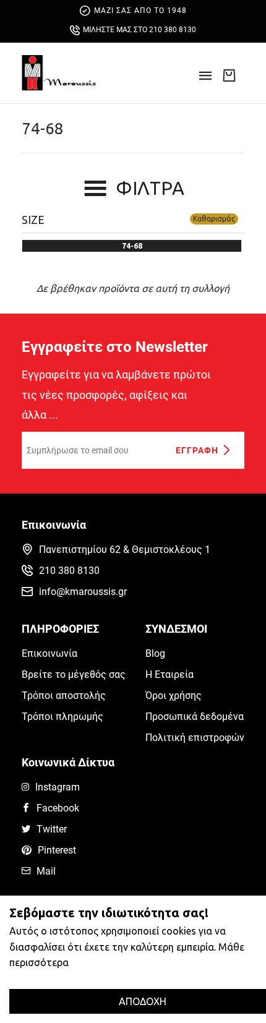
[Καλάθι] (228, 75)
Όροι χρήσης (173, 695)
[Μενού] (205, 79)
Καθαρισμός (214, 219)
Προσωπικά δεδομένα (194, 716)
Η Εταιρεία (169, 674)
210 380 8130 (69, 570)
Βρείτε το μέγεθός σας (74, 674)
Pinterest (57, 850)
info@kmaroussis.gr (83, 591)
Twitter (51, 829)
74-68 (43, 128)
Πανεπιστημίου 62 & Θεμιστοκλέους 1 (124, 549)
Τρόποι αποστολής (64, 695)
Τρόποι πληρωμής (62, 716)
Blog (155, 653)
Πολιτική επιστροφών (194, 737)
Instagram (57, 787)
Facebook (57, 808)
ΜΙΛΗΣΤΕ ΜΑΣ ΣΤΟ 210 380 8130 (139, 29)
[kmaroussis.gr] (59, 73)
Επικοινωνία (49, 653)
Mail (46, 871)
